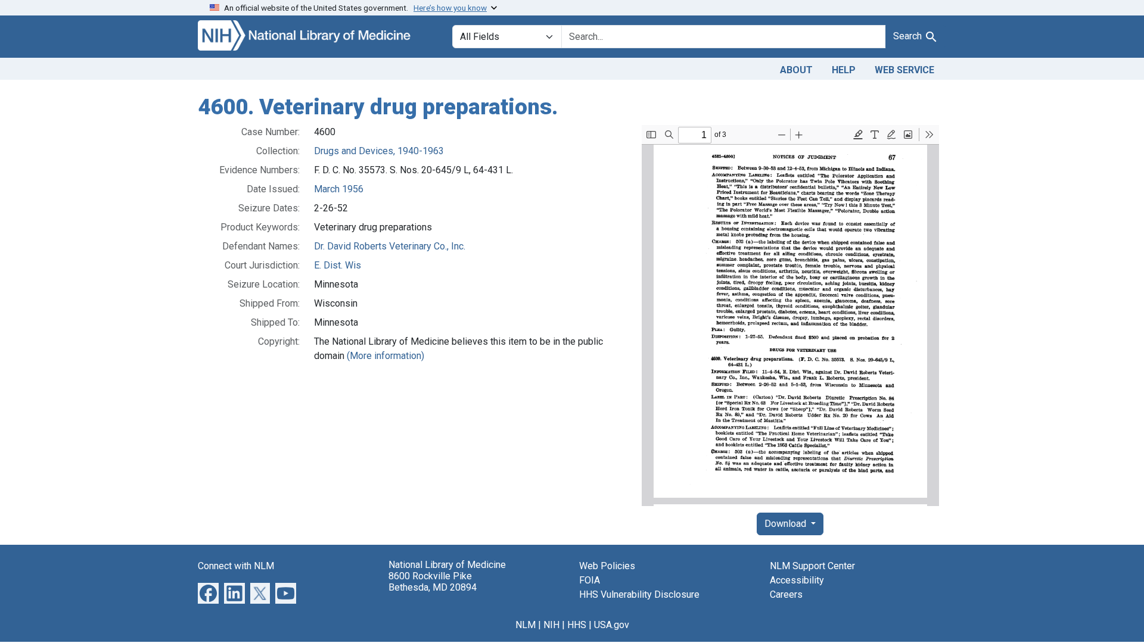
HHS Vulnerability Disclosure (639, 594)
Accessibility (797, 580)
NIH (551, 624)
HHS (576, 624)
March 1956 (338, 189)
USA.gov (611, 624)
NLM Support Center (812, 566)
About (796, 70)
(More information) (385, 355)
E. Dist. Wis (337, 265)
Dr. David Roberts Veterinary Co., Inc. (389, 246)
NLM (525, 624)
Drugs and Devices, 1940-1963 (379, 151)
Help (844, 70)
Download (786, 523)
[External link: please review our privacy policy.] (208, 592)
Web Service (904, 70)
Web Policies (607, 566)
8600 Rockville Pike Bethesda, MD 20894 (432, 581)
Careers (786, 594)
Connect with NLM (236, 566)
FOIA (589, 580)
